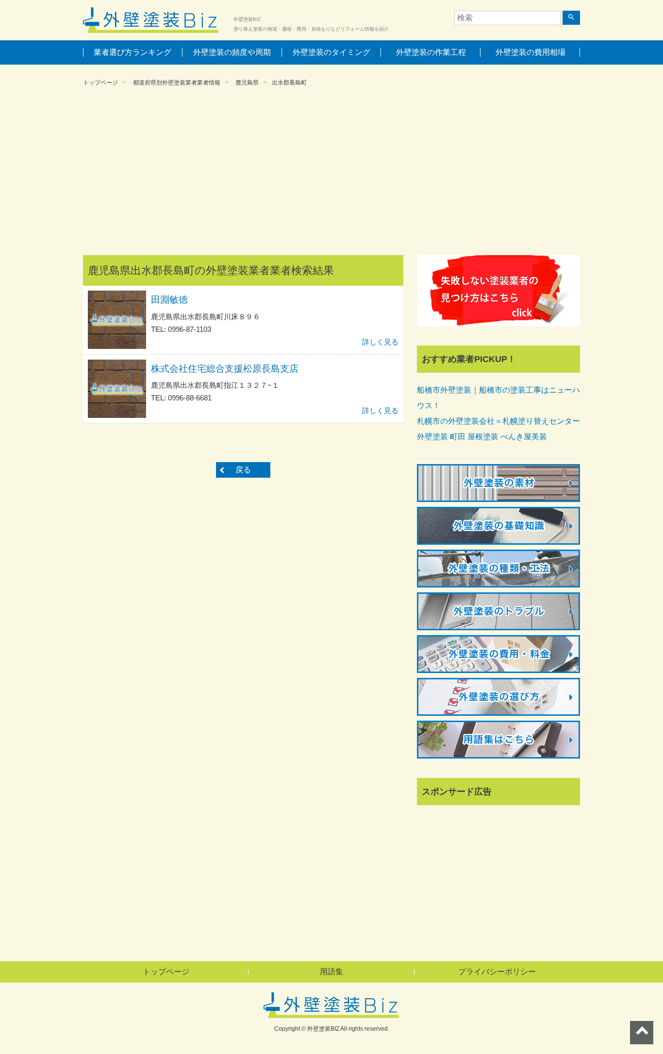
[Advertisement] (331, 172)
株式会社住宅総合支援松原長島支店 (224, 368)
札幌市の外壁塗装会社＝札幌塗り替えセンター (498, 421)
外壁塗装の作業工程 (431, 52)
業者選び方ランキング (132, 52)
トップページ (100, 82)
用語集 (331, 972)
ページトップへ (641, 1032)
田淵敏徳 (169, 299)
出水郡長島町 (289, 82)
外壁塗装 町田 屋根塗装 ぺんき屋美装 (482, 436)
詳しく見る (380, 342)
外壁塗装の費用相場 (530, 52)
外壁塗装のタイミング (331, 52)
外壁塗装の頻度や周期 (232, 52)
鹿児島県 (247, 82)
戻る (243, 470)
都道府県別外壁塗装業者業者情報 (176, 82)
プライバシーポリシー (497, 972)
